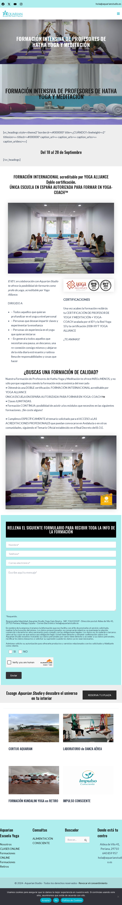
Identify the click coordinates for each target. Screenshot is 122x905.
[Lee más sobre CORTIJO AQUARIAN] (34, 727)
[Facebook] (3, 4)
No (56, 900)
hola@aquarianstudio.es (108, 3)
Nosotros (6, 844)
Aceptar (46, 900)
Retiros (4, 866)
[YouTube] (15, 4)
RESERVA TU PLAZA (99, 695)
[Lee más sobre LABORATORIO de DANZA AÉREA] (88, 727)
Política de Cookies (72, 900)
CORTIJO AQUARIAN (20, 748)
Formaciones (7, 862)
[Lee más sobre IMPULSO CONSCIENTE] (88, 779)
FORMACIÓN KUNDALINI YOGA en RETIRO (33, 800)
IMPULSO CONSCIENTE (77, 800)
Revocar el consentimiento (93, 883)
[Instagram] (21, 4)
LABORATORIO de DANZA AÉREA (82, 748)
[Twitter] (9, 4)
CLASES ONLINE (10, 848)
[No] (118, 896)
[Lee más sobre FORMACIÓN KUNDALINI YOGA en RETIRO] (34, 779)
